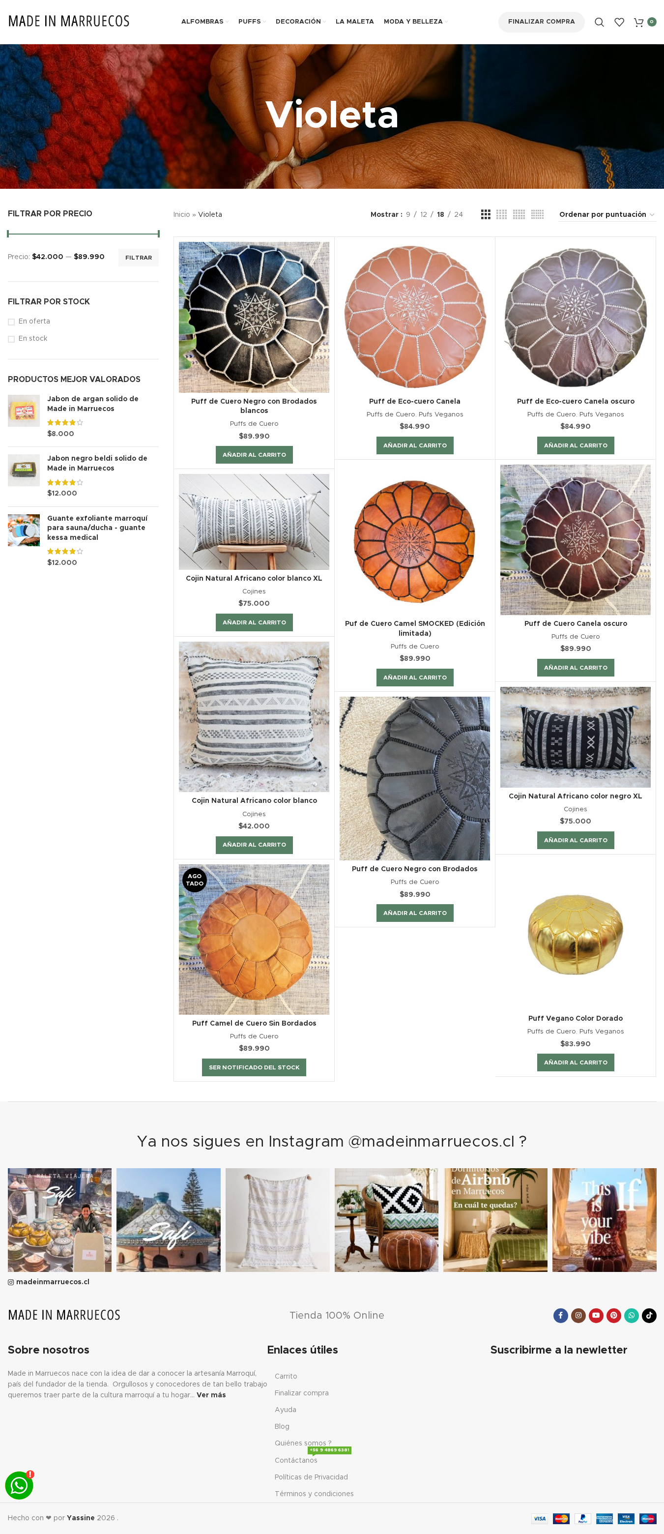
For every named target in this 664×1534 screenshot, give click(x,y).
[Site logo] (69, 21)
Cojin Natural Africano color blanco (254, 800)
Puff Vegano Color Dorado (575, 1018)
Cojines (254, 591)
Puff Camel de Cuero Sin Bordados (254, 1023)
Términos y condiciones (314, 1494)
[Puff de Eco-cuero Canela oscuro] (575, 317)
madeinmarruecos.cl (52, 1282)
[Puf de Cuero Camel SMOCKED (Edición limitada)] (415, 540)
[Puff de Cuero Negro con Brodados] (415, 778)
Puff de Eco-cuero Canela (415, 401)
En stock (33, 338)
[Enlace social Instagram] (578, 1315)
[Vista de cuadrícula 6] (537, 214)
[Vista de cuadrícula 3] (486, 214)
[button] (254, 455)
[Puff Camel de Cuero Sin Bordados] (254, 939)
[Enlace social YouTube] (596, 1315)
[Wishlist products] (619, 22)
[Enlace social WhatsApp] (631, 1315)
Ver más (211, 1395)
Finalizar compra (541, 22)
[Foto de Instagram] (60, 1220)
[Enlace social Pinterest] (613, 1315)
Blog (282, 1426)
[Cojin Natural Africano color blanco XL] (254, 521)
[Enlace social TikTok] (649, 1315)
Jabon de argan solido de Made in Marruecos (93, 404)
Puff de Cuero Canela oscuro (575, 623)
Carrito (286, 1376)
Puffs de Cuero (254, 423)
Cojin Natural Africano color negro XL (575, 796)
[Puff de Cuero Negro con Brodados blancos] (254, 317)
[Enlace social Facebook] (560, 1315)
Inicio (181, 214)
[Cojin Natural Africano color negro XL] (575, 737)
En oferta (34, 321)
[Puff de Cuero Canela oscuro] (575, 540)
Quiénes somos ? (303, 1443)
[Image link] (64, 1315)
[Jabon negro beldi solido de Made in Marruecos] (24, 476)
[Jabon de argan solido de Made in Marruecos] (24, 417)
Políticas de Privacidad (311, 1477)
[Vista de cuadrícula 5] (519, 214)
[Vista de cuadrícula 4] (501, 214)
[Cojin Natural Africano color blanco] (254, 717)
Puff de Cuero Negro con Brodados (415, 869)
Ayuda (285, 1410)
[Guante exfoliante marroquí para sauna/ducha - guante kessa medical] (24, 541)
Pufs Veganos (441, 414)
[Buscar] (599, 22)
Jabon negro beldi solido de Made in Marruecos (97, 463)
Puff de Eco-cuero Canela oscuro (576, 401)
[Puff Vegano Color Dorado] (575, 934)
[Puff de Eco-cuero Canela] (415, 317)
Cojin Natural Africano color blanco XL (254, 578)
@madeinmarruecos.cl (431, 1142)
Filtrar (138, 258)
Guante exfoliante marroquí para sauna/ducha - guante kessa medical (97, 528)
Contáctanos (312, 1458)
